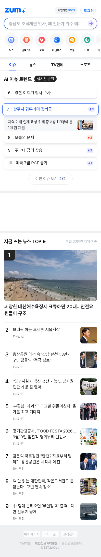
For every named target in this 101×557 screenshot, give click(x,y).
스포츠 (85, 64)
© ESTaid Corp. (50, 547)
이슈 (12, 64)
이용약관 (25, 543)
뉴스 (32, 64)
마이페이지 (31, 534)
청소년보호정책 (72, 543)
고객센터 (69, 534)
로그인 (89, 10)
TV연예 (57, 64)
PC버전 (50, 534)
